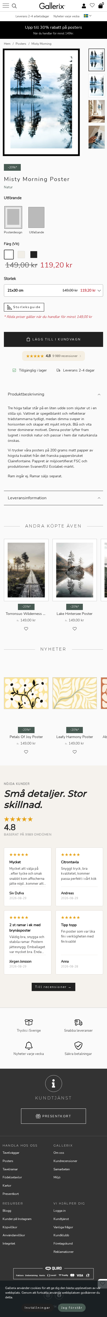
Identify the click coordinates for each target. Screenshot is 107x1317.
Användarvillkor (14, 1235)
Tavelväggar (11, 1153)
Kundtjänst (61, 1219)
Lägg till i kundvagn (56, 339)
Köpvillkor (10, 1227)
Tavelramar (10, 1169)
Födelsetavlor (12, 1177)
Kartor (7, 1186)
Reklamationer (63, 1252)
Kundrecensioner (65, 1161)
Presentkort (56, 1116)
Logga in (60, 1211)
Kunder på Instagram (17, 1219)
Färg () (11, 243)
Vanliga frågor (63, 1227)
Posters (8, 1161)
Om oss (59, 1153)
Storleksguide (26, 307)
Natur (8, 187)
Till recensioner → (53, 987)
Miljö (57, 1177)
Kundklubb (61, 1235)
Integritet (9, 1243)
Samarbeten (62, 1169)
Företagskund (63, 1243)
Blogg (7, 1211)
